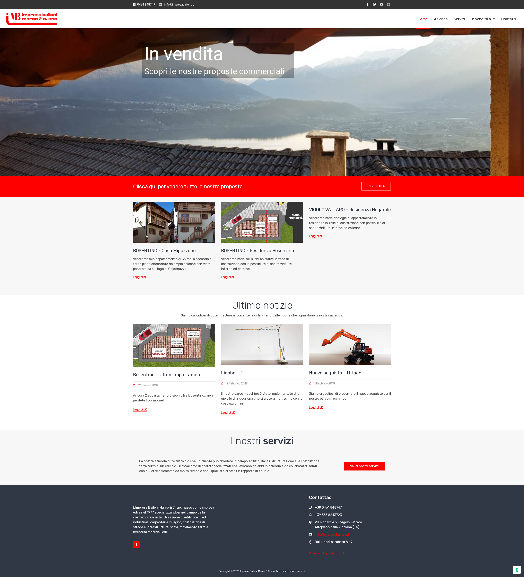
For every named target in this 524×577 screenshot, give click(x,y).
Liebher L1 (232, 373)
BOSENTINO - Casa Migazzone (164, 250)
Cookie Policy (339, 553)
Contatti (508, 19)
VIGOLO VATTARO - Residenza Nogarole (350, 209)
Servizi (459, 19)
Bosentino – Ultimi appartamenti (168, 374)
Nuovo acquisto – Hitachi (336, 373)
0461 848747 (146, 4)
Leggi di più (140, 277)
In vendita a (481, 19)
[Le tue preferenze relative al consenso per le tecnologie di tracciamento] (517, 570)
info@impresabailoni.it (179, 4)
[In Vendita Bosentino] (174, 222)
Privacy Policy (318, 553)
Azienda (441, 19)
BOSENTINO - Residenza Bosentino (257, 250)
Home (423, 19)
